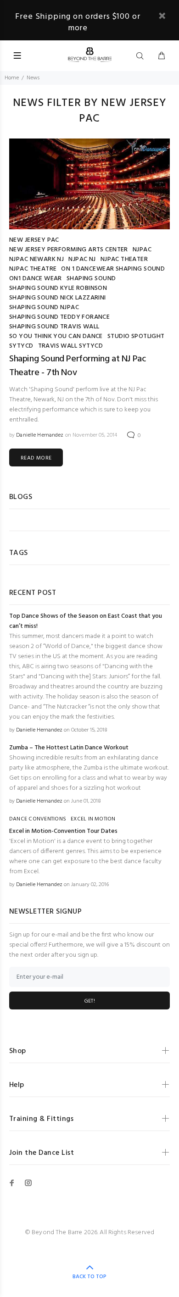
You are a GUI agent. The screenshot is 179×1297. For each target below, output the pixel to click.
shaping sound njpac (44, 307)
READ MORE (36, 458)
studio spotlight (136, 336)
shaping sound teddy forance (59, 317)
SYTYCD (21, 346)
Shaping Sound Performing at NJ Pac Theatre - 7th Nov (77, 366)
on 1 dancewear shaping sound (113, 269)
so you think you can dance (56, 336)
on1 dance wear (35, 278)
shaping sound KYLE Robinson (58, 288)
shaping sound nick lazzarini (57, 298)
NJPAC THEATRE (32, 269)
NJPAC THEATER (124, 259)
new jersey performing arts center (68, 250)
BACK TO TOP (89, 1276)
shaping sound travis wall (54, 327)
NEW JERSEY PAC (34, 240)
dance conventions (37, 819)
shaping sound (91, 278)
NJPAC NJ (81, 259)
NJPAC (142, 250)
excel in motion (93, 819)
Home (12, 78)
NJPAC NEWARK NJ (36, 259)
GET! (89, 1001)
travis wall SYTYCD (70, 346)
